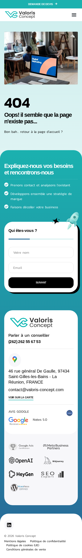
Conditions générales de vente (26, 549)
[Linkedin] (9, 525)
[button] (74, 15)
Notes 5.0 (40, 419)
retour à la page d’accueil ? (41, 131)
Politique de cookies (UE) (22, 545)
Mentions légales (15, 541)
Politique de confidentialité (48, 541)
